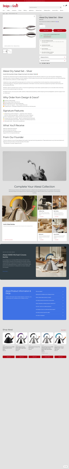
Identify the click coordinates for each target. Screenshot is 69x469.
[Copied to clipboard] (49, 63)
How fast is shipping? (40, 315)
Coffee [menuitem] (8, 10)
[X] (44, 63)
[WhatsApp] (47, 63)
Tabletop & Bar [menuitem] (47, 10)
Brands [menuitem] (61, 10)
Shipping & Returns (44, 57)
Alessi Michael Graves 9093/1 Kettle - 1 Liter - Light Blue (59, 348)
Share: (40, 63)
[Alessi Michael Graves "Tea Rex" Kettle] (34, 338)
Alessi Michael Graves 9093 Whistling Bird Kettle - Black (8, 348)
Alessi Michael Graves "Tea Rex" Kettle (34, 347)
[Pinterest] (46, 63)
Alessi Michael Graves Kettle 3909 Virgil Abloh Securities (21, 348)
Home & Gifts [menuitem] (55, 10)
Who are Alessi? (39, 291)
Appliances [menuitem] (31, 10)
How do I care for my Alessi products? (43, 306)
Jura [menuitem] (3, 10)
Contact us (50, 53)
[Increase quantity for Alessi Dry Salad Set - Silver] (44, 26)
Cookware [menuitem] (14, 10)
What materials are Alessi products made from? (45, 303)
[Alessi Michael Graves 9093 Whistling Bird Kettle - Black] (9, 338)
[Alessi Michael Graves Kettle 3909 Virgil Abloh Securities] (21, 338)
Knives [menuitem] (19, 10)
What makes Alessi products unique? (43, 297)
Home (4, 13)
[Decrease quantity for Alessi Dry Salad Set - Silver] (40, 26)
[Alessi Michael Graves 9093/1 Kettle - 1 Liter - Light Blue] (60, 338)
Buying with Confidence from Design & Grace (45, 294)
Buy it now (60, 30)
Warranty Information (45, 60)
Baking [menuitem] (25, 10)
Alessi (7, 13)
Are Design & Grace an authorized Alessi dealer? (45, 309)
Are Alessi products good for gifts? (43, 312)
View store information (47, 36)
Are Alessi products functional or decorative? (45, 300)
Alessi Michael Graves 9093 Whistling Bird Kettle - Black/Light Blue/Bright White (47, 348)
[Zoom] (34, 16)
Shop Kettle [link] (5, 271)
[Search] (60, 7)
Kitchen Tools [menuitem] (38, 10)
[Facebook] (43, 63)
